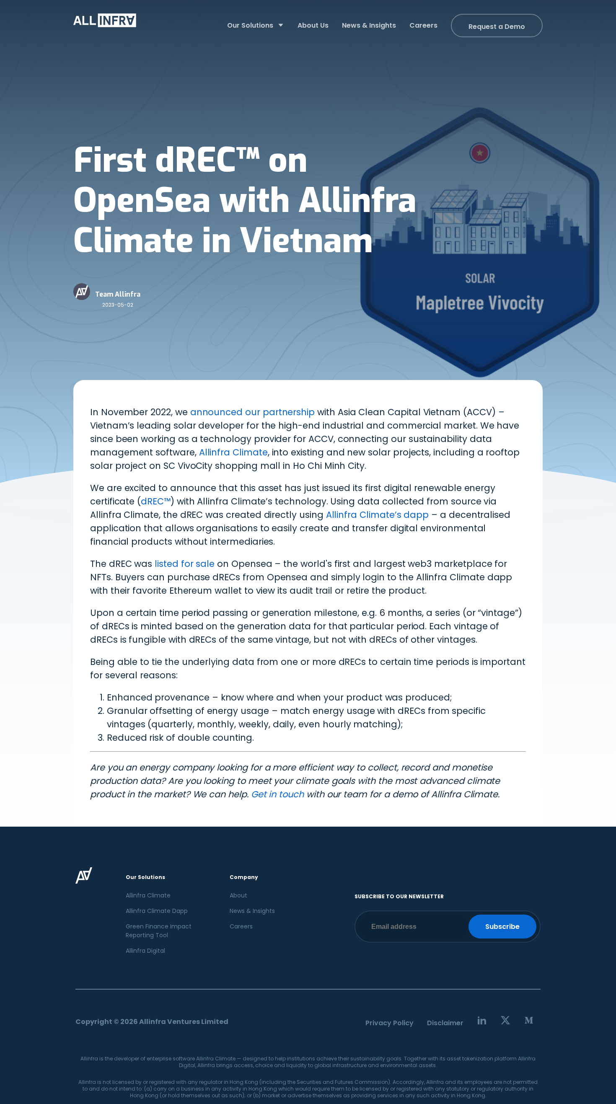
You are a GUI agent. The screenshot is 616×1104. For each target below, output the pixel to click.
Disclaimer (445, 1023)
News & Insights (252, 911)
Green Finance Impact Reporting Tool (159, 930)
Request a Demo (496, 26)
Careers (241, 926)
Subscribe (502, 926)
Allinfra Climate (233, 452)
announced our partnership (252, 412)
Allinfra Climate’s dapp (377, 515)
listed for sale (185, 564)
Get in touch (277, 794)
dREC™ (156, 501)
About (238, 895)
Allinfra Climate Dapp (157, 911)
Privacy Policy (389, 1023)
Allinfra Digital (145, 950)
